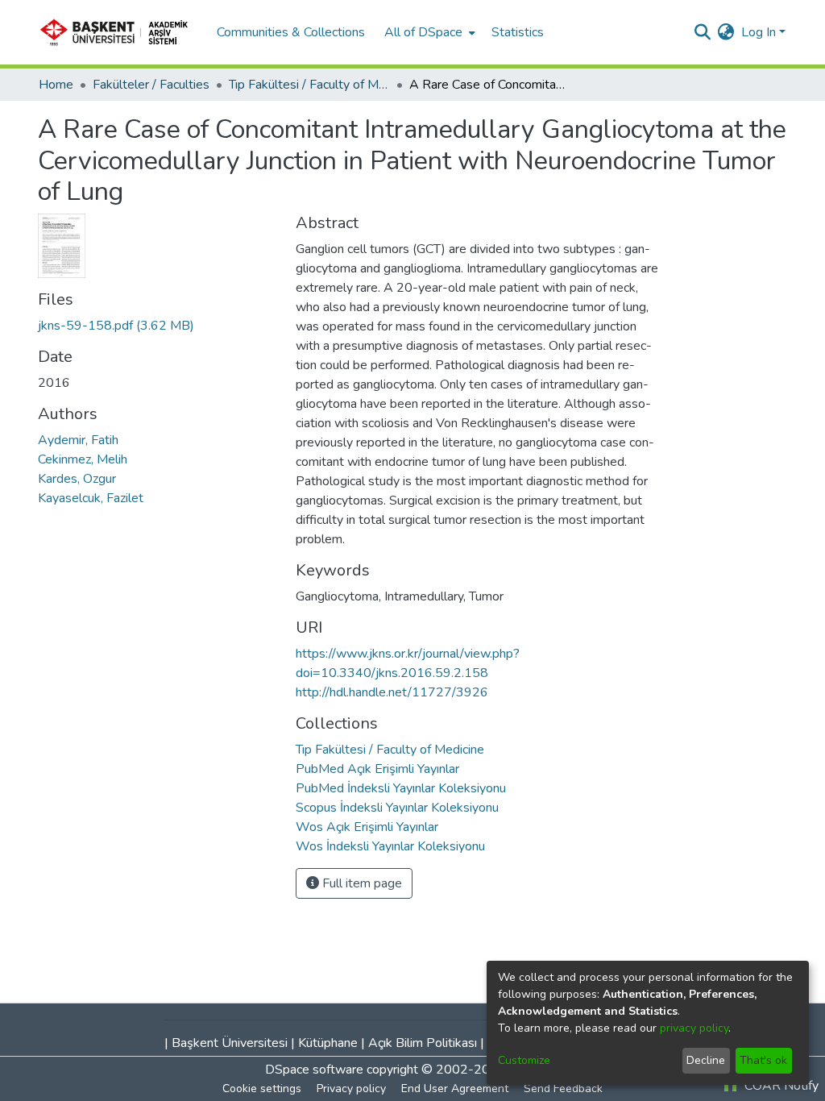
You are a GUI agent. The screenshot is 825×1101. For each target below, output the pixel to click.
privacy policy (694, 1028)
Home (56, 84)
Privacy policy (351, 1088)
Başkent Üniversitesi (230, 1043)
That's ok (763, 1060)
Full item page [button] (360, 883)
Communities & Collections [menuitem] (291, 32)
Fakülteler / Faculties (151, 84)
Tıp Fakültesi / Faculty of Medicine (309, 84)
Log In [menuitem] (758, 32)
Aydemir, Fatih (78, 440)
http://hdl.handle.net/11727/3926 (392, 692)
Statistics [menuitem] (517, 32)
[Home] (119, 32)
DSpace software (314, 1069)
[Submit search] (703, 32)
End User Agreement (454, 1088)
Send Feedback (563, 1088)
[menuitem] (428, 32)
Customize (524, 1060)
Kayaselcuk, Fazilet (90, 498)
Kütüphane (328, 1043)
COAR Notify (780, 1086)
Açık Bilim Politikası (422, 1043)
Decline (705, 1060)
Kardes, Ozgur (77, 479)
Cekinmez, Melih (82, 459)
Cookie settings (261, 1088)
